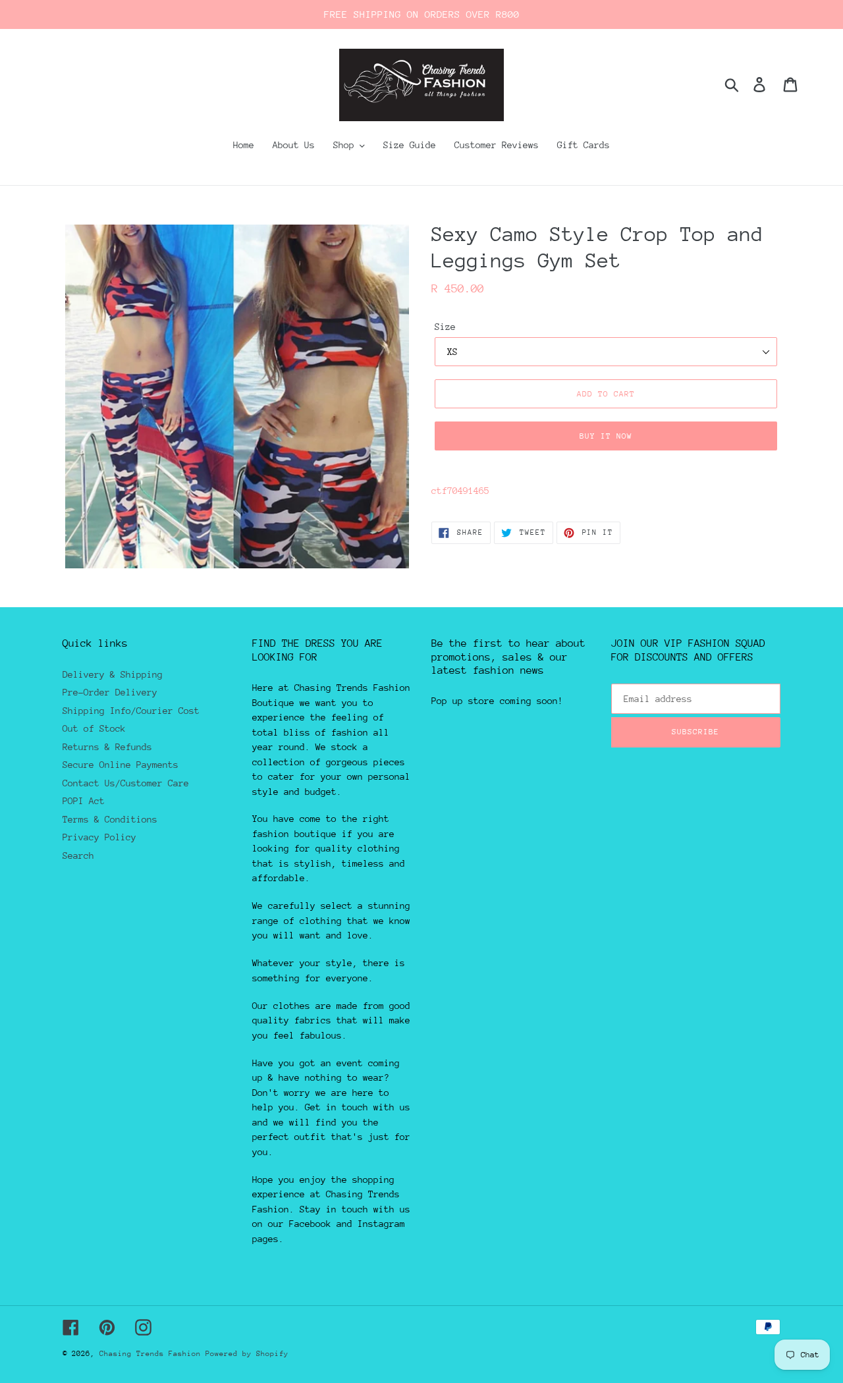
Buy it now (606, 436)
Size (445, 326)
